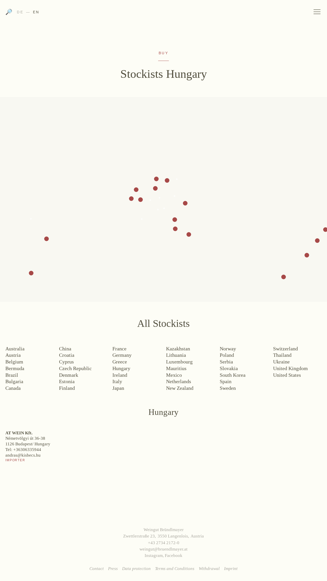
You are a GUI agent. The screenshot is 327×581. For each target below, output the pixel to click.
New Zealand (179, 388)
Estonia (67, 381)
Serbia (226, 361)
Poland (227, 355)
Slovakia (229, 368)
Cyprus (66, 361)
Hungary (121, 368)
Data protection (136, 568)
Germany (122, 355)
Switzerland (285, 348)
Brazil (11, 375)
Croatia (66, 355)
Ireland (119, 375)
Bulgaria (14, 381)
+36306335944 (27, 449)
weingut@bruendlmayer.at (163, 549)
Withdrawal (209, 568)
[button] (46, 238)
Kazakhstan (178, 348)
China (65, 348)
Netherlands (178, 381)
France (119, 348)
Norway (228, 348)
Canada (13, 388)
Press (113, 568)
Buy (163, 53)
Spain (225, 381)
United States (287, 375)
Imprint (231, 568)
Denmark (68, 375)
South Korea (233, 375)
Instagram (154, 555)
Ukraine (281, 361)
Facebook (173, 555)
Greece (119, 361)
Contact (96, 568)
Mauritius (176, 368)
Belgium (14, 361)
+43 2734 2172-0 (163, 542)
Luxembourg (179, 361)
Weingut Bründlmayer (163, 13)
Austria (13, 355)
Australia (15, 348)
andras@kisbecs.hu (23, 455)
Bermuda (14, 368)
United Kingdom (290, 368)
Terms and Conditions (174, 568)
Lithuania (176, 355)
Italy (117, 381)
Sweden (228, 388)
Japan (118, 388)
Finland (67, 388)
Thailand (282, 355)
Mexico (174, 375)
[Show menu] (317, 11)
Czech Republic (75, 368)
